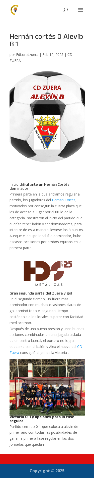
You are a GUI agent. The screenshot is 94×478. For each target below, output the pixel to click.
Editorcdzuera (27, 54)
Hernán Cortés (63, 200)
